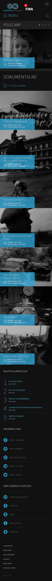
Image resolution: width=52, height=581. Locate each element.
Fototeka (13, 506)
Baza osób (7, 563)
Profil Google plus (17, 457)
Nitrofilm (13, 532)
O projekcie (8, 546)
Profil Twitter (15, 475)
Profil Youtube (16, 466)
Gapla (11, 514)
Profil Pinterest (16, 449)
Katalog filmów (9, 568)
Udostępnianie (8, 554)
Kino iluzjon (14, 523)
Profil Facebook (16, 440)
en (47, 4)
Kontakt (6, 559)
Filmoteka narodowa (18, 497)
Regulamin (7, 550)
